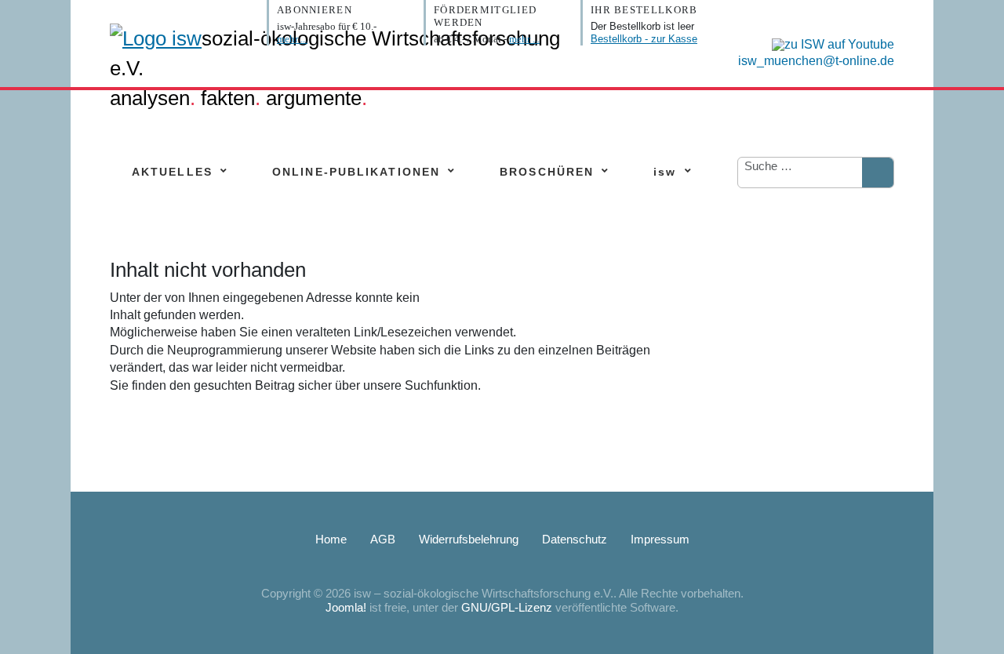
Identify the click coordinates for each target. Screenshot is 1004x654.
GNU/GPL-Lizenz (506, 607)
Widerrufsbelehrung (468, 539)
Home (331, 539)
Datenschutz (574, 539)
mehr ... (292, 39)
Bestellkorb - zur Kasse (644, 39)
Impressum (660, 539)
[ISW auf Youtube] (829, 43)
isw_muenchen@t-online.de (816, 60)
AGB (382, 539)
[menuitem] (172, 172)
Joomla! (346, 607)
